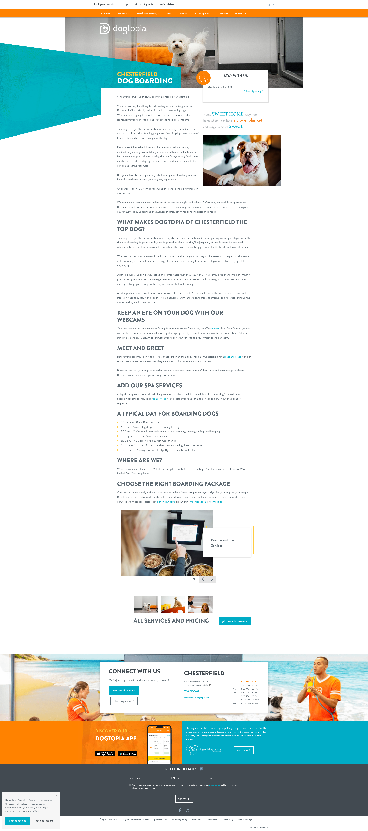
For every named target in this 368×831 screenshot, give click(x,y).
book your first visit (104, 4)
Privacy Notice (160, 819)
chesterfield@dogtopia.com (196, 697)
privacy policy (214, 784)
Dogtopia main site (108, 819)
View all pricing (252, 91)
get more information (233, 621)
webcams (223, 13)
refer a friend (167, 4)
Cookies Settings (44, 821)
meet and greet (232, 356)
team (169, 13)
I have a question (123, 701)
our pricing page (166, 501)
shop (125, 4)
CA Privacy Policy (179, 819)
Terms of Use (197, 819)
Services (122, 13)
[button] (203, 579)
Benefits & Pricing (147, 13)
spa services (159, 398)
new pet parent (202, 13)
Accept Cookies (17, 821)
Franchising (228, 819)
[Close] (56, 796)
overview (106, 13)
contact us (216, 501)
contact (239, 13)
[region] (31, 810)
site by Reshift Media (258, 827)
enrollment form (197, 501)
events (183, 13)
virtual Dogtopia (144, 4)
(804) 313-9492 (191, 691)
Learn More (242, 750)
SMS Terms (213, 819)
